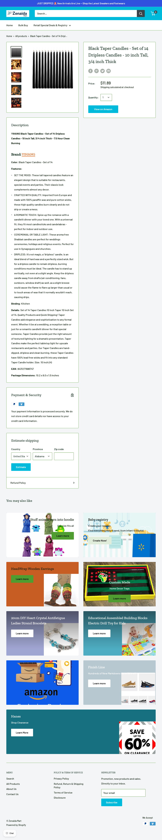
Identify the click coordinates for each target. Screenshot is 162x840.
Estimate (21, 466)
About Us (11, 788)
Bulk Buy (23, 25)
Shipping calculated (110, 87)
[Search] (141, 13)
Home (9, 25)
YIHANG (28, 154)
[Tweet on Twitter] (102, 70)
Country (15, 449)
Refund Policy (18, 482)
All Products (13, 783)
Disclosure (60, 797)
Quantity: (93, 97)
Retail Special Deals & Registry (50, 25)
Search (10, 778)
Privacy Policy (61, 778)
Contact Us (12, 794)
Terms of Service (63, 792)
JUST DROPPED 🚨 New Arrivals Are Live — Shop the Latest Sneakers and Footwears (81, 3)
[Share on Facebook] (90, 70)
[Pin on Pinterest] (96, 70)
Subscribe (111, 802)
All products (21, 36)
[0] (153, 13)
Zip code (59, 449)
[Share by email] (108, 70)
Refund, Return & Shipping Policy (68, 785)
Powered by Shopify (16, 825)
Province (38, 449)
